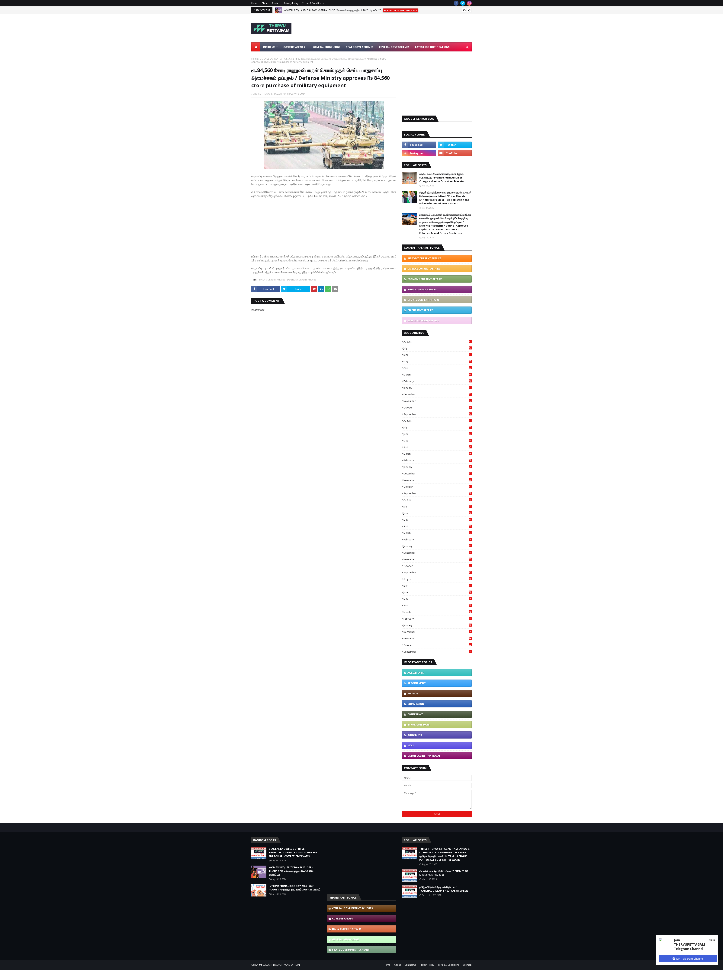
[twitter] (462, 3)
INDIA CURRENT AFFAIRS (422, 289)
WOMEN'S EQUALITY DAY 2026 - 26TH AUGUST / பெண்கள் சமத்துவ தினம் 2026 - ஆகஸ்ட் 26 (291, 871)
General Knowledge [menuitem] (326, 47)
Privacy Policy (291, 3)
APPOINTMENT (416, 683)
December (437, 394)
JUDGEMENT (414, 735)
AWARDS (412, 693)
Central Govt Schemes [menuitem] (394, 47)
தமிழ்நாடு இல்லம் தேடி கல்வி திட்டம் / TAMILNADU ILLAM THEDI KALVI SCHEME (443, 889)
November (437, 401)
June (437, 354)
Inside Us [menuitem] (269, 47)
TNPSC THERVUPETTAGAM (268, 93)
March (437, 374)
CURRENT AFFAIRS (343, 918)
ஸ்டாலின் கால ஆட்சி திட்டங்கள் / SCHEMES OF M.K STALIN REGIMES (443, 873)
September (437, 414)
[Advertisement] (403, 28)
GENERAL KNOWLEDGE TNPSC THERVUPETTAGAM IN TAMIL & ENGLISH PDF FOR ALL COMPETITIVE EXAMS (293, 852)
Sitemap (467, 964)
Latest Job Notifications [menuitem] (432, 47)
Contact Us (410, 964)
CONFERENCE (415, 714)
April (437, 368)
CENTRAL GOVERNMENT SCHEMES (352, 908)
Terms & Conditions (312, 3)
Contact (276, 3)
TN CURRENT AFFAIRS (420, 310)
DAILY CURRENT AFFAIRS (272, 279)
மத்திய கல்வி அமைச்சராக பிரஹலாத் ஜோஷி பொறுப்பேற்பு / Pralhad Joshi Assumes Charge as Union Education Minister (442, 177)
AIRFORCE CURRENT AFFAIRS (424, 258)
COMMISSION (415, 704)
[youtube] (455, 153)
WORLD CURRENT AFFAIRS (423, 320)
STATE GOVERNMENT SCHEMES (351, 949)
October (437, 407)
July (437, 348)
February (437, 381)
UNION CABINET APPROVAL (423, 755)
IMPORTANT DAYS (418, 724)
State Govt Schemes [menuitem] (359, 47)
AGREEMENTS (415, 672)
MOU (410, 745)
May (437, 361)
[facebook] (456, 3)
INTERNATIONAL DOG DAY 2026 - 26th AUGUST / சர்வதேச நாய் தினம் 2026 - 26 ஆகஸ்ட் (330, 10)
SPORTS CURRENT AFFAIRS (423, 299)
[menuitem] (255, 46)
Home (254, 3)
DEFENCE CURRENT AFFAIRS (274, 58)
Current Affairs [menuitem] (294, 47)
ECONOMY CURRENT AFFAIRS (424, 279)
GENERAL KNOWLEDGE (345, 939)
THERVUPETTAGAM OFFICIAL (285, 964)
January (437, 387)
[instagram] (469, 3)
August (437, 341)
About (265, 3)
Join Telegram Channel (689, 958)
